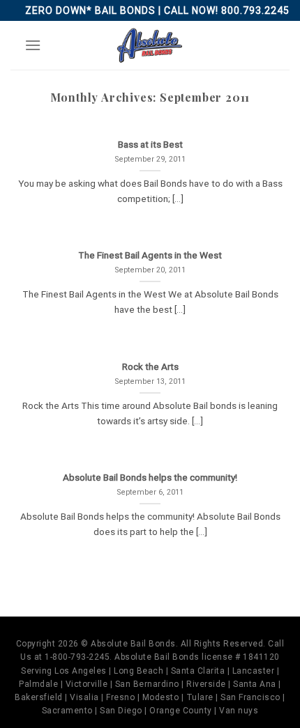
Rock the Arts (150, 366)
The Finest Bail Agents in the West (150, 255)
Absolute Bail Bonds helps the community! (150, 477)
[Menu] (32, 45)
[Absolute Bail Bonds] (150, 45)
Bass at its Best (150, 144)
